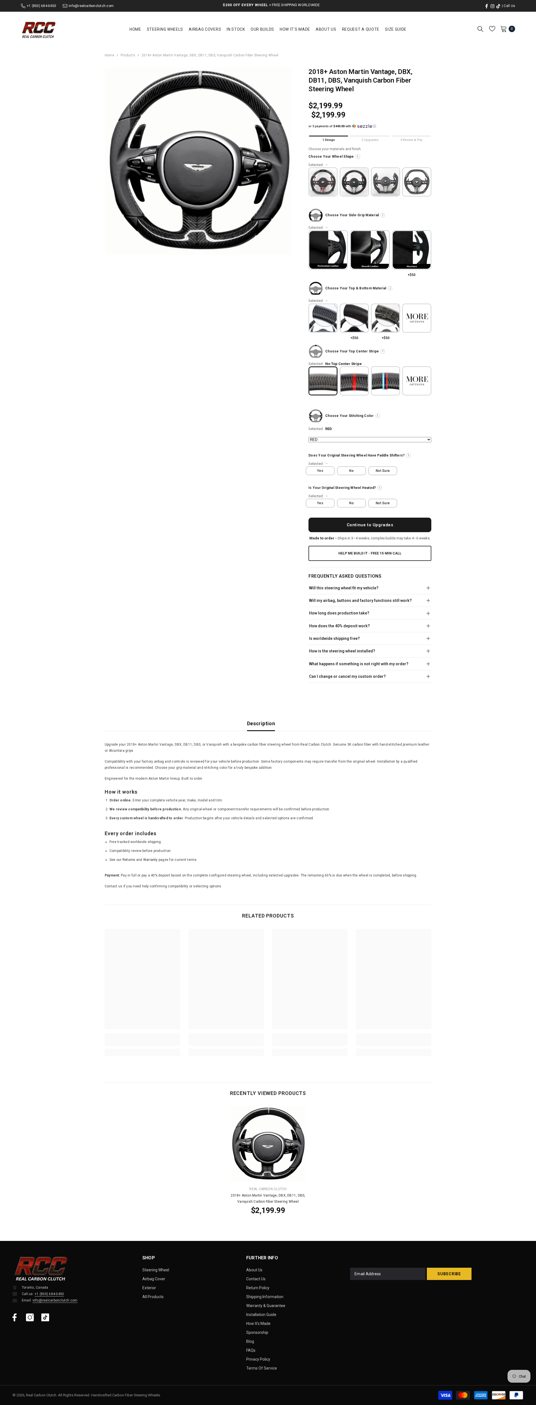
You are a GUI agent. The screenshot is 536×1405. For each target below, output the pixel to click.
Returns (129, 860)
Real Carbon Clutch (267, 1189)
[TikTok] (45, 1317)
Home (109, 55)
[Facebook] (14, 1317)
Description (261, 723)
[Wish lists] (492, 29)
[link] (142, 1043)
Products (128, 55)
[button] (369, 126)
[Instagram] (29, 1317)
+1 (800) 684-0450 (41, 6)
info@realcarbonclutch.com (91, 6)
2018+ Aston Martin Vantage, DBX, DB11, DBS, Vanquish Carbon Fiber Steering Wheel (268, 1198)
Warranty (150, 860)
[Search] (480, 29)
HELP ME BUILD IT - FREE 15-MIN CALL (369, 553)
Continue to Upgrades (370, 524)
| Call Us (508, 6)
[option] (198, 161)
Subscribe (449, 1274)
